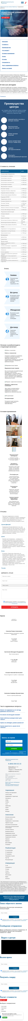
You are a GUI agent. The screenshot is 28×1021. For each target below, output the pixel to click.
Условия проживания (8, 53)
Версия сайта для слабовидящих (12, 782)
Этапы (4, 56)
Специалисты (6, 62)
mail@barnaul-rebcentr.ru (13, 771)
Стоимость (5, 44)
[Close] (0, 902)
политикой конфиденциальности (10, 602)
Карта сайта (8, 783)
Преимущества (6, 47)
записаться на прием (10, 27)
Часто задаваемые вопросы (10, 65)
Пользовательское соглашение (12, 785)
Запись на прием (7, 68)
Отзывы (4, 59)
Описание (5, 41)
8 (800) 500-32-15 (14, 764)
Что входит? (5, 50)
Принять (4, 1017)
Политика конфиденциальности (12, 784)
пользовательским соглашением (19, 753)
